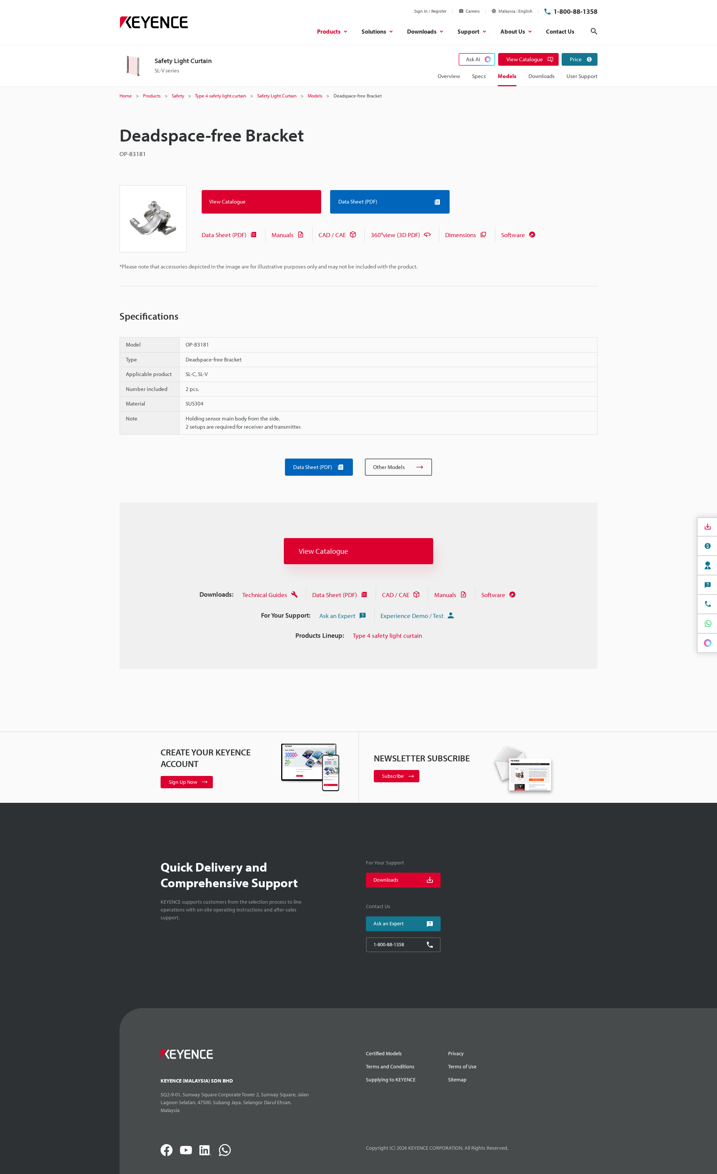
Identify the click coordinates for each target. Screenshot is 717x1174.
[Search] (594, 31)
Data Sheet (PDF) (224, 235)
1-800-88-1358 (575, 11)
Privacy (456, 1053)
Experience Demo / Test (412, 615)
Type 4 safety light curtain (387, 635)
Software (513, 235)
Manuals (282, 235)
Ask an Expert (337, 615)
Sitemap (457, 1079)
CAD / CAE (332, 235)
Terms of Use (462, 1066)
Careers (473, 11)
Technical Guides (264, 595)
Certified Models (384, 1053)
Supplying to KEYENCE (391, 1079)
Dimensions (460, 235)
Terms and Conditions (390, 1066)
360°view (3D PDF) (395, 235)
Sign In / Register (430, 11)
